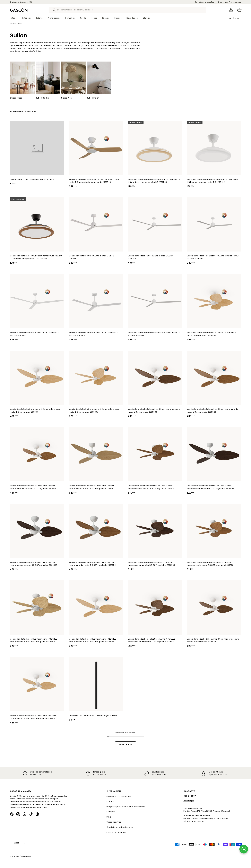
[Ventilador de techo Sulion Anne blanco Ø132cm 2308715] (96, 224)
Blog (108, 816)
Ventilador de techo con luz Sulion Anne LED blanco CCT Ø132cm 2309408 (95, 334)
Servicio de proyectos (204, 2)
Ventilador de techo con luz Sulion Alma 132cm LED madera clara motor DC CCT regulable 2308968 (92, 640)
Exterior (39, 18)
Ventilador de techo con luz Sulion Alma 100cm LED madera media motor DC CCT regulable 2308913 (33, 487)
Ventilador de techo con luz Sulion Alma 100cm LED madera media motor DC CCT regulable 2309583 (210, 564)
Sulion (19, 23)
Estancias (26, 18)
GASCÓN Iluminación (23, 857)
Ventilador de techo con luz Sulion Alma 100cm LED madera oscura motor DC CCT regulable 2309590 (151, 564)
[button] (239, 10)
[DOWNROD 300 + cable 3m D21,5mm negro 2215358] (96, 684)
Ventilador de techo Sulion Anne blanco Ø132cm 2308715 (91, 257)
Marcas (118, 18)
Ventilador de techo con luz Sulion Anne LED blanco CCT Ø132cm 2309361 (36, 334)
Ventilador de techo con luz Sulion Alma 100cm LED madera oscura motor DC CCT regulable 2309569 (33, 564)
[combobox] (127, 10)
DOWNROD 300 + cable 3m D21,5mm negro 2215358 (93, 715)
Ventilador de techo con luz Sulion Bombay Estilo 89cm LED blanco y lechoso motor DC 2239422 (212, 181)
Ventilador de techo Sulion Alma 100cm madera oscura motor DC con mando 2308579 (213, 640)
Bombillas (70, 18)
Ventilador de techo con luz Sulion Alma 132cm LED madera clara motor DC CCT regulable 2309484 (92, 487)
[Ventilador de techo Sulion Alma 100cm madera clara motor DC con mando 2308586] (214, 301)
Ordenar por (16, 111)
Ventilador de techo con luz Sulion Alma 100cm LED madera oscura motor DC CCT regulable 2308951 (151, 640)
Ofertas (146, 18)
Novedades (132, 18)
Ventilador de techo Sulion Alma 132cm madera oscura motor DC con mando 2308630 (154, 410)
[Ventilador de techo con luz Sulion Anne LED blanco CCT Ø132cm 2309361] (37, 301)
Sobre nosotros (113, 822)
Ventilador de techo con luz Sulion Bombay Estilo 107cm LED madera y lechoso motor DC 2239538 (154, 181)
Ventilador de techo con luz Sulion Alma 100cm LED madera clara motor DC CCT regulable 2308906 (33, 717)
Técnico (106, 18)
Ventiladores (54, 18)
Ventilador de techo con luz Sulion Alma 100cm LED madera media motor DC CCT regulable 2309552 (92, 564)
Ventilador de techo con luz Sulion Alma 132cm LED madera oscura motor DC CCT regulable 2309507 (210, 487)
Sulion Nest (66, 98)
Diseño (83, 18)
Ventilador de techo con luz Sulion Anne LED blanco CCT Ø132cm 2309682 (154, 334)
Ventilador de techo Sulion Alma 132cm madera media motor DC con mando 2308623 (213, 410)
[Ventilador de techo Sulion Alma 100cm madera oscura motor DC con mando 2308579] (214, 607)
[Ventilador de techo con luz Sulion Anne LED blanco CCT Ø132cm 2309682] (155, 301)
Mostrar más (125, 744)
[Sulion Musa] (22, 78)
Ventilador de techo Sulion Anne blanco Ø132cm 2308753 (150, 257)
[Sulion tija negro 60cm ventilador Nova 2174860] (37, 148)
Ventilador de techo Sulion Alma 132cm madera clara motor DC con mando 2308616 (35, 410)
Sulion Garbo (42, 98)
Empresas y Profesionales (229, 2)
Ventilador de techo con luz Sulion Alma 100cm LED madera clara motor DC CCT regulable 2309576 (33, 640)
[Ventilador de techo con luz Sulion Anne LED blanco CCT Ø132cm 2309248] (214, 224)
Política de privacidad (116, 832)
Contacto (110, 811)
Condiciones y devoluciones (119, 827)
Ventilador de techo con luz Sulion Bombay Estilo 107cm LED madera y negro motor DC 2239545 (36, 257)
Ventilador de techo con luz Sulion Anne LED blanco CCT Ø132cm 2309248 (213, 257)
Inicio (12, 23)
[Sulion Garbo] (48, 78)
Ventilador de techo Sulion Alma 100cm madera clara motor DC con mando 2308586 (212, 334)
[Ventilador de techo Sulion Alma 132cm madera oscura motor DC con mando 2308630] (155, 378)
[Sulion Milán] (99, 78)
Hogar (94, 18)
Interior (14, 18)
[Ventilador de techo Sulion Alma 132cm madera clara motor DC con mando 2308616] (37, 378)
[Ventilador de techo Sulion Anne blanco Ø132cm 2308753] (155, 224)
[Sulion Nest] (73, 78)
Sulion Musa (16, 98)
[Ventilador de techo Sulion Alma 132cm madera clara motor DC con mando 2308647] (96, 378)
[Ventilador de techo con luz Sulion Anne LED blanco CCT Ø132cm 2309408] (96, 301)
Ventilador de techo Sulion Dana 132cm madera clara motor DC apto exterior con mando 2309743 (94, 181)
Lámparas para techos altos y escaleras (125, 806)
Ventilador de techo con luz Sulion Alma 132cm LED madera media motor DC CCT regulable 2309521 (151, 487)
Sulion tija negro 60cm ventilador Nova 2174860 (32, 179)
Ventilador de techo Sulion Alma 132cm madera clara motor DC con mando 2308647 (94, 410)
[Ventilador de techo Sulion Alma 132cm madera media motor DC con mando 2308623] (214, 378)
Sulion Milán (93, 98)
